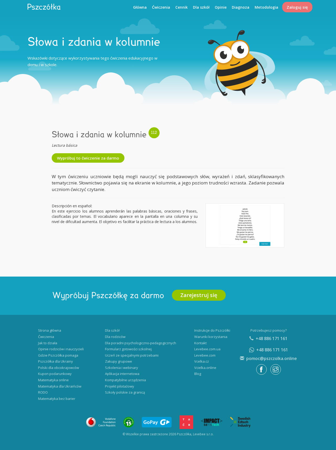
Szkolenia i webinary (121, 367)
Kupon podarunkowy (55, 373)
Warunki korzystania (210, 336)
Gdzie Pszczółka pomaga (58, 355)
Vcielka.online (205, 367)
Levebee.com (205, 355)
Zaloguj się (297, 7)
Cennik (181, 7)
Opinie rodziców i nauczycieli (61, 349)
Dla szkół (201, 7)
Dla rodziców (115, 336)
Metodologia (266, 7)
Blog (197, 373)
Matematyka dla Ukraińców (59, 386)
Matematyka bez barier (56, 398)
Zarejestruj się (198, 295)
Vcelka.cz (201, 361)
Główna (140, 7)
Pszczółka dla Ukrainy (55, 361)
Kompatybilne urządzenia (125, 380)
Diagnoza (240, 7)
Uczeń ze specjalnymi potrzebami (132, 355)
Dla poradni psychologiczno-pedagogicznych (140, 343)
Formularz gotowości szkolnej (128, 349)
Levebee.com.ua (207, 349)
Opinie (221, 7)
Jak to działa (47, 343)
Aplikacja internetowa (122, 373)
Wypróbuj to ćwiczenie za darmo (88, 158)
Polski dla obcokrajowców (58, 367)
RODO (43, 392)
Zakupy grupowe (118, 361)
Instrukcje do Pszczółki (212, 330)
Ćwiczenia (161, 7)
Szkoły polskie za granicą (125, 392)
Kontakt (200, 343)
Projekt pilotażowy (119, 386)
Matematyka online (53, 380)
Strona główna (49, 330)
